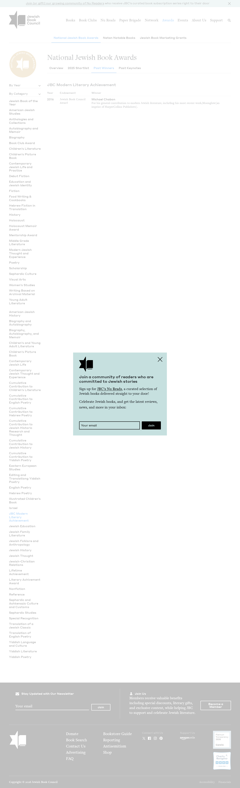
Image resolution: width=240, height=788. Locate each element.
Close (160, 359)
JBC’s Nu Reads (109, 389)
